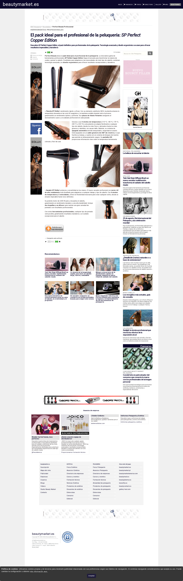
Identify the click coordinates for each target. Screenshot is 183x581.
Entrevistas (71, 492)
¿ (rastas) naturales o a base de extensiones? (136, 258)
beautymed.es (124, 477)
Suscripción (45, 467)
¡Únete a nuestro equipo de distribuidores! (71, 438)
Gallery (158, 4)
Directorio (149, 4)
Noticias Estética (73, 483)
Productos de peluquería (101, 486)
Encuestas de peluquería (101, 489)
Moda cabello (128, 293)
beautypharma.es (125, 480)
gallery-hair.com (124, 489)
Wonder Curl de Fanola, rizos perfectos (42, 438)
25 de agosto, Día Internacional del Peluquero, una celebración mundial (137, 220)
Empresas (44, 477)
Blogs (43, 483)
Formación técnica (73, 480)
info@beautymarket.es (38, 540)
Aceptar (91, 576)
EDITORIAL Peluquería (131, 151)
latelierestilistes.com (98, 423)
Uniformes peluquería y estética (131, 422)
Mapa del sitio (46, 470)
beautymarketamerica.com (128, 473)
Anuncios (129, 4)
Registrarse (175, 4)
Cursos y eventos (73, 477)
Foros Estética (72, 467)
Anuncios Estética (73, 470)
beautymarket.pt (125, 470)
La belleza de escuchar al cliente (136, 153)
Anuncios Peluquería (100, 470)
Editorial (70, 499)
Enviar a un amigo (37, 55)
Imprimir (35, 57)
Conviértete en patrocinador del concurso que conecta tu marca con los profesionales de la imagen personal (137, 378)
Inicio (120, 4)
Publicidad (44, 473)
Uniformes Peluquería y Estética (132, 416)
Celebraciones (129, 216)
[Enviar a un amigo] (51, 242)
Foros (139, 4)
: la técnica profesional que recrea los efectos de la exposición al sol (137, 332)
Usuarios (44, 480)
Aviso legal (35, 547)
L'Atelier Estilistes (97, 416)
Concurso (146, 346)
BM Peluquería (35, 27)
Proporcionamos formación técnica (73, 452)
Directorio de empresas (75, 473)
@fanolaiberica (37, 452)
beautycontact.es (125, 486)
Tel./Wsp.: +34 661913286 (39, 542)
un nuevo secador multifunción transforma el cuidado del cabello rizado (136, 181)
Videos (43, 486)
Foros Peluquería (99, 467)
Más (166, 4)
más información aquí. (39, 571)
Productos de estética (75, 486)
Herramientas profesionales (46, 30)
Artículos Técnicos (131, 255)
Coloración (128, 328)
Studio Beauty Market (48, 489)
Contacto (44, 492)
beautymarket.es (21, 4)
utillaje (126, 176)
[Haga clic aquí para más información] (54, 231)
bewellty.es (123, 483)
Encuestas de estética (75, 489)
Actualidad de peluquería (101, 483)
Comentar (35, 59)
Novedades (47, 27)
